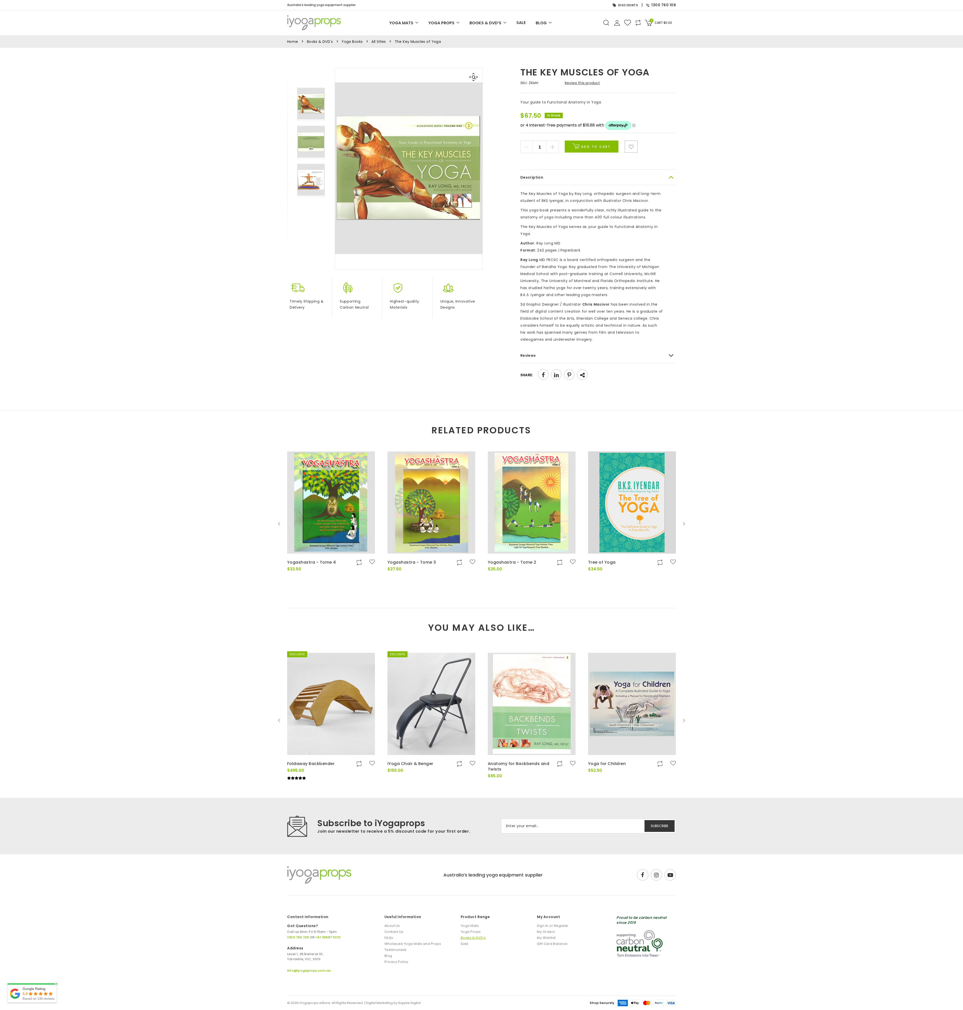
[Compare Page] (655, 170)
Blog (541, 23)
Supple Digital (409, 1002)
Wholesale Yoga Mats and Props (412, 943)
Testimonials (395, 949)
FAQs (388, 937)
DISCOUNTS (628, 5)
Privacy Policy (396, 961)
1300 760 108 (663, 5)
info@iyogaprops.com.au (309, 970)
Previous (279, 523)
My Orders (546, 931)
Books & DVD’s (485, 23)
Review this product (582, 82)
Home (292, 41)
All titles (378, 41)
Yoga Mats (401, 23)
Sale (521, 23)
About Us (392, 925)
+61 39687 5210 (328, 937)
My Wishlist (546, 937)
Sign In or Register (553, 925)
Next (683, 523)
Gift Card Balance (552, 943)
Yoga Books (352, 41)
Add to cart (595, 147)
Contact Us (394, 931)
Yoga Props (441, 23)
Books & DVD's (320, 41)
